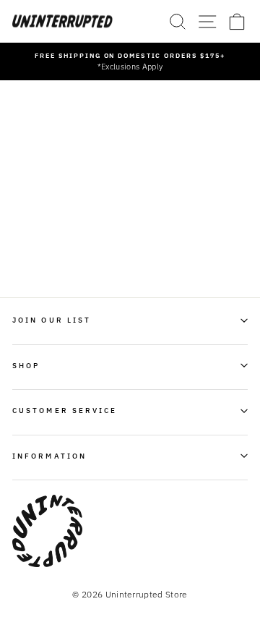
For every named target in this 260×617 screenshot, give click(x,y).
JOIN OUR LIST (51, 320)
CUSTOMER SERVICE (64, 410)
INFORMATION (49, 456)
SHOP (26, 365)
